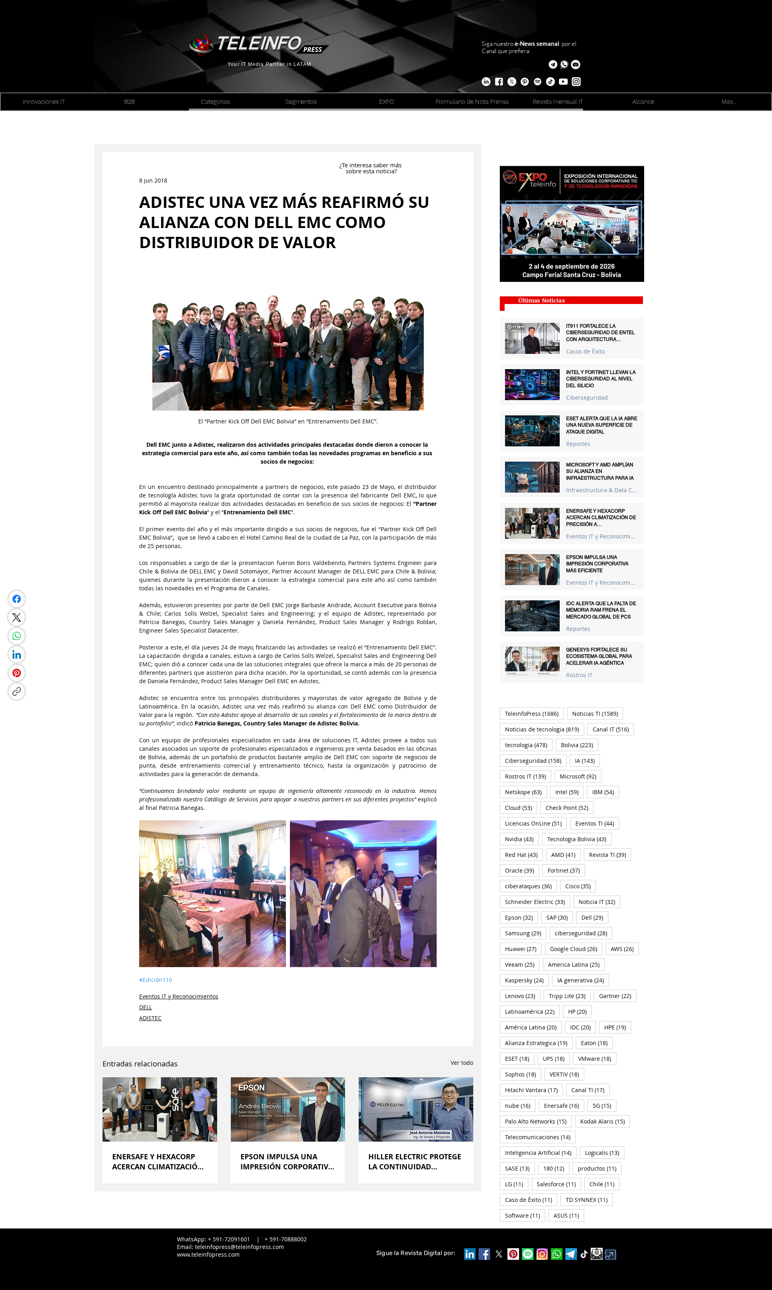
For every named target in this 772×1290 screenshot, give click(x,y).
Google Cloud (576, 949)
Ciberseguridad (587, 397)
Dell (594, 917)
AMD (566, 854)
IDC (583, 1027)
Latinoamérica (532, 1011)
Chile (604, 1184)
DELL (145, 1007)
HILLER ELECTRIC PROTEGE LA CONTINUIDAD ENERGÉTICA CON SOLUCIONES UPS (414, 1162)
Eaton (597, 1043)
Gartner (617, 996)
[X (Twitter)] (16, 617)
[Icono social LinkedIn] (470, 1254)
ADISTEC (150, 1018)
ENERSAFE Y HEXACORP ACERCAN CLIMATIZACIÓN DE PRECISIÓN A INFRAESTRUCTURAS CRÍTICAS (157, 1162)
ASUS (569, 1215)
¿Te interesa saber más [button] (371, 165)
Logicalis (604, 1152)
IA (587, 760)
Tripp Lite (570, 996)
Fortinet (566, 870)
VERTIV (567, 1074)
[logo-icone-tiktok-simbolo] (584, 1254)
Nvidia (522, 839)
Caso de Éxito (531, 1200)
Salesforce (559, 1184)
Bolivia (579, 745)
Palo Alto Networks (538, 1121)
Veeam (522, 964)
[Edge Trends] (537, 81)
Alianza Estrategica (539, 1043)
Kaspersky (527, 980)
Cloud (521, 807)
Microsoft (581, 776)
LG (516, 1184)
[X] (511, 81)
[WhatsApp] (16, 636)
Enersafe (564, 1105)
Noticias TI (597, 713)
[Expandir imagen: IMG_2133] (212, 893)
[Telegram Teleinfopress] (553, 64)
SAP (559, 917)
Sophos (523, 1074)
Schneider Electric (537, 902)
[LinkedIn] (16, 654)
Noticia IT (599, 902)
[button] (575, 64)
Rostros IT (579, 675)
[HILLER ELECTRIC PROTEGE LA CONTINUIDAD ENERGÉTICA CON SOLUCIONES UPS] (416, 1109)
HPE (617, 1027)
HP (580, 1011)
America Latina (576, 964)
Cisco (580, 886)
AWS (625, 949)
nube (520, 1105)
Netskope (526, 792)
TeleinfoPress (534, 713)
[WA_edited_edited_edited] (557, 1254)
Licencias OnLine (536, 823)
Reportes (578, 443)
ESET (519, 1058)
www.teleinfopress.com (208, 1254)
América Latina (533, 1027)
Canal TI (590, 1090)
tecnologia (528, 745)
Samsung (525, 933)
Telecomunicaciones (540, 1137)
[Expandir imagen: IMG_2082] (363, 893)
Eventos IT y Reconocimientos (178, 996)
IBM (605, 792)
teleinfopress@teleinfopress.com (239, 1247)
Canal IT (613, 729)
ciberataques (531, 886)
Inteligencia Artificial (541, 1152)
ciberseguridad (583, 933)
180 (556, 1168)
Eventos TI (597, 823)
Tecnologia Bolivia (579, 839)
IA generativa (583, 980)
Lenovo (522, 996)
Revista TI (610, 854)
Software (525, 1215)
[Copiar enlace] (16, 691)
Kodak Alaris (605, 1121)
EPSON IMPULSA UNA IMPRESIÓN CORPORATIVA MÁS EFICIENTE (286, 1162)
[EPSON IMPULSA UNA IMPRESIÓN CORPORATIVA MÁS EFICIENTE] (288, 1109)
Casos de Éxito (585, 351)
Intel (569, 792)
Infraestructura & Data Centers (601, 490)
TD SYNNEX (589, 1200)
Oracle (522, 870)
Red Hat (524, 854)
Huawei (523, 949)
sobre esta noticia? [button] (371, 171)
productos (600, 1168)
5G (604, 1105)
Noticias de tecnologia (544, 729)
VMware (597, 1058)
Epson (521, 917)
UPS (556, 1058)
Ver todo (462, 1062)
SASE (520, 1168)
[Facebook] (16, 599)
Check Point (569, 807)
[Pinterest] (16, 673)
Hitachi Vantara (534, 1090)
